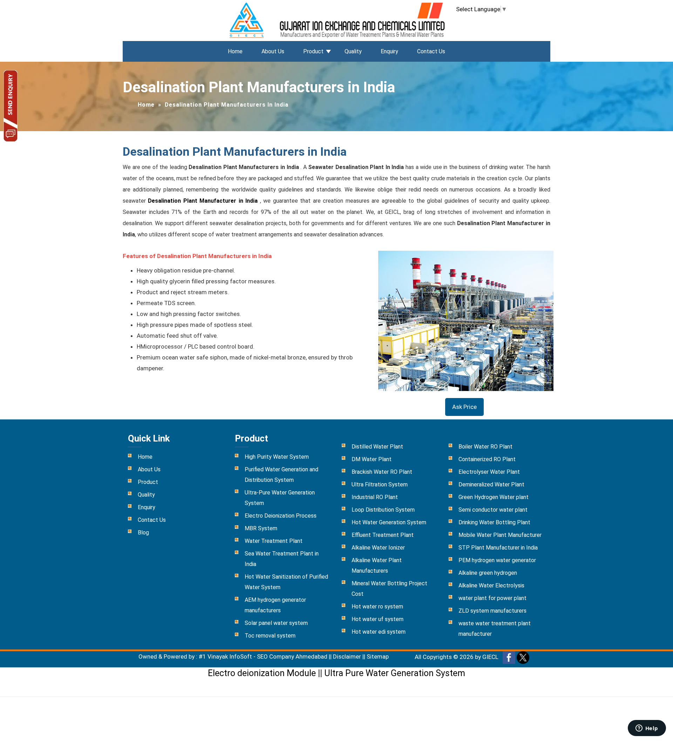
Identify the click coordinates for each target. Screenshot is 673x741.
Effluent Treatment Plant (383, 535)
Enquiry (389, 51)
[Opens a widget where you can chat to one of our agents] (646, 728)
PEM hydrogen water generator (497, 560)
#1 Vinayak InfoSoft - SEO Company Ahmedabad (263, 656)
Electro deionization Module (262, 673)
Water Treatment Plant (273, 541)
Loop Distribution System (383, 509)
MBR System (261, 528)
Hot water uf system (377, 619)
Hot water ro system (377, 606)
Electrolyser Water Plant (489, 472)
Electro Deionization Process (281, 515)
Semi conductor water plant (493, 509)
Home (235, 51)
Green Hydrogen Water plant (493, 497)
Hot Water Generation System (389, 522)
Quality (353, 51)
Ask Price (464, 406)
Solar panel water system (276, 623)
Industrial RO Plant (375, 497)
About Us (272, 51)
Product (313, 51)
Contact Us (431, 51)
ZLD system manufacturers (492, 610)
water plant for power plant (492, 598)
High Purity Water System (277, 456)
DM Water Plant (372, 459)
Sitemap (378, 656)
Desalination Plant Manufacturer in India (204, 200)
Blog (143, 532)
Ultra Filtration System (380, 484)
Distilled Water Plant (377, 446)
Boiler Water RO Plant (485, 446)
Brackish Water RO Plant (382, 472)
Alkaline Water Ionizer (378, 547)
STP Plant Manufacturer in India (498, 547)
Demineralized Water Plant (491, 484)
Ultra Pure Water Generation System (394, 673)
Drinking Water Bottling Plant (494, 522)
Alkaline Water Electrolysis (491, 585)
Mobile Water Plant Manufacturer (500, 535)
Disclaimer (347, 656)
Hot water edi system (379, 631)
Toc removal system (270, 635)
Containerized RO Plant (487, 459)
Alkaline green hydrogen (487, 573)
